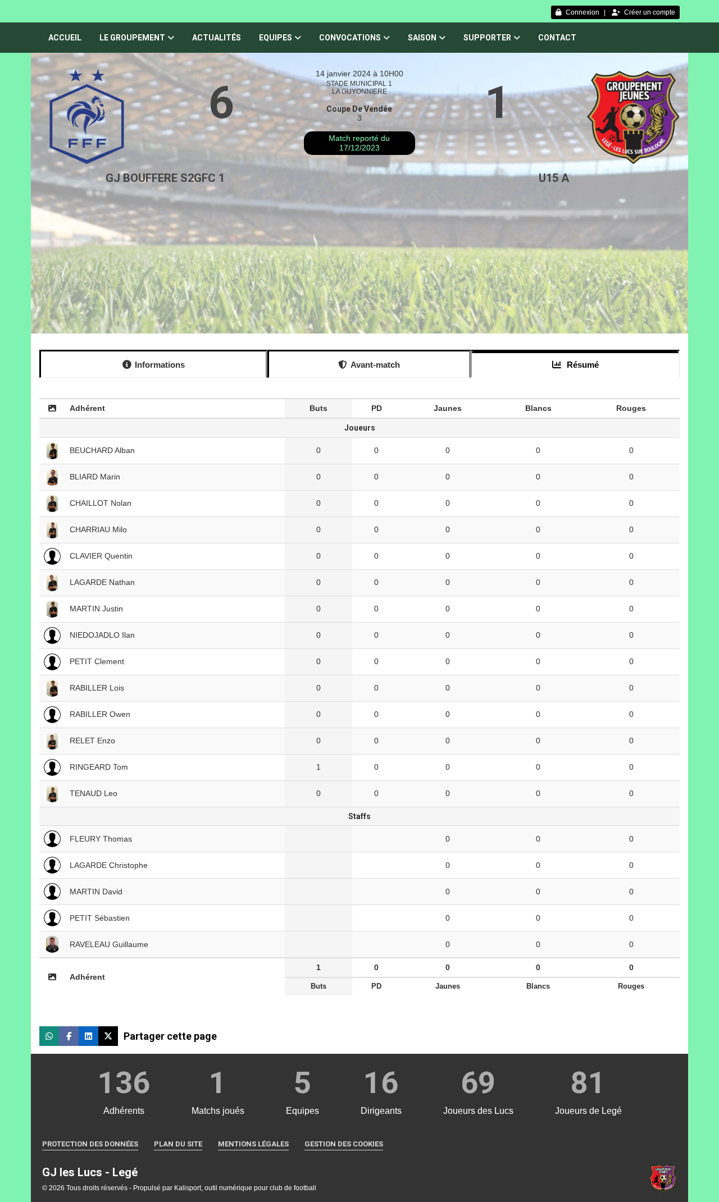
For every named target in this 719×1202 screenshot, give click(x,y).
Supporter (487, 37)
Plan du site (178, 1144)
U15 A (554, 178)
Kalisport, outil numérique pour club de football (245, 1188)
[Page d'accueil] (663, 1178)
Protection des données (90, 1144)
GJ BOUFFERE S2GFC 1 (165, 178)
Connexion (582, 12)
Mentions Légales (253, 1144)
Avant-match (375, 364)
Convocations (350, 37)
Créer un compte (649, 12)
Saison (422, 37)
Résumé (582, 364)
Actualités (216, 37)
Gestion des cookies (343, 1144)
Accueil (64, 37)
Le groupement (132, 37)
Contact (557, 37)
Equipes (275, 37)
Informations (160, 364)
